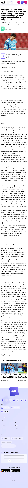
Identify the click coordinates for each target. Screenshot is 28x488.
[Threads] (14, 400)
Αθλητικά (3, 7)
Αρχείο (16, 428)
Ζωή (16, 422)
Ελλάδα (2, 428)
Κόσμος (2, 430)
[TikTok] (17, 400)
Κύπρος (2, 420)
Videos (16, 425)
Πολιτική (2, 422)
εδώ (5, 67)
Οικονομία (3, 425)
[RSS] (25, 400)
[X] (10, 400)
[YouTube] (21, 400)
